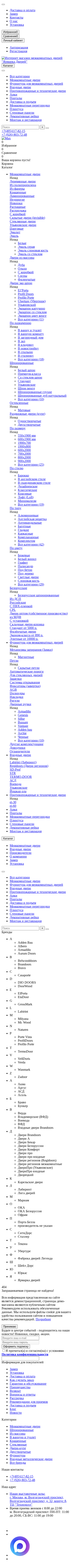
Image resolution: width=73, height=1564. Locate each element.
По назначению (20, 323)
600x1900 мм (27, 439)
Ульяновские (26, 384)
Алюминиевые (28, 515)
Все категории (20, 76)
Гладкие (23, 530)
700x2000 (24, 453)
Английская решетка (32, 519)
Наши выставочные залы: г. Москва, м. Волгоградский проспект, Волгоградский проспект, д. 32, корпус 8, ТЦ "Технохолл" (38, 1499)
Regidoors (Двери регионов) (29, 766)
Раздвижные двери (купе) (27, 413)
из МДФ (15, 617)
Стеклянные (18, 1444)
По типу (15, 508)
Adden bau (25, 729)
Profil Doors (26, 294)
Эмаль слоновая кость (33, 250)
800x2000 (24, 457)
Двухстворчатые (29, 424)
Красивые (25, 493)
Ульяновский (27, 305)
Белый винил (27, 559)
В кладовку (26, 344)
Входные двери (20, 87)
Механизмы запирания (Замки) (31, 649)
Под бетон (25, 570)
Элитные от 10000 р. (24, 639)
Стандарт (24, 381)
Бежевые (24, 555)
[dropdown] (3, 4)
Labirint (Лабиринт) (23, 762)
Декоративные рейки (24, 116)
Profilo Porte (26, 297)
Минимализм (27, 501)
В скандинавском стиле (34, 482)
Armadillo (24, 711)
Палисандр (25, 566)
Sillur (21, 718)
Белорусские (18, 588)
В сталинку (26, 355)
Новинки (16, 203)
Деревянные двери (23, 181)
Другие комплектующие (26, 744)
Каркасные (25, 533)
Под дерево (26, 573)
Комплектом (26, 541)
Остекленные (19, 403)
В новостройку (28, 348)
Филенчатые (26, 279)
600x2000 (24, 450)
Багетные (24, 526)
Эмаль (14, 236)
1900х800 (24, 446)
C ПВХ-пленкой (21, 606)
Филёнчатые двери (23, 631)
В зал (21, 341)
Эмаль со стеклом (30, 254)
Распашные (18, 207)
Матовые (24, 410)
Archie (22, 733)
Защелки (16, 678)
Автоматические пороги (27, 671)
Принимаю (9, 1326)
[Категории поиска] (3, 70)
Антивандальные (30, 522)
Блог (13, 1409)
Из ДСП (15, 599)
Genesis (23, 715)
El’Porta (23, 290)
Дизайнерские (28, 486)
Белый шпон (26, 370)
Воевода (15, 784)
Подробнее (43, 1319)
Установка (17, 24)
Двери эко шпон (21, 283)
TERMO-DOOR (21, 776)
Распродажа (18, 210)
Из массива (17, 1433)
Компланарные (28, 537)
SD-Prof (15, 769)
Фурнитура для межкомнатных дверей (36, 83)
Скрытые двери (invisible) (27, 217)
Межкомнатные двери (25, 80)
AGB (13, 689)
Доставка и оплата (22, 10)
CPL (13, 609)
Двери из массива (22, 257)
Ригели (15, 700)
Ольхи (22, 268)
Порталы (16, 98)
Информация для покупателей (23, 1362)
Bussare (23, 722)
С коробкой (18, 214)
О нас (14, 21)
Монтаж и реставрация (26, 120)
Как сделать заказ (22, 1380)
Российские (18, 602)
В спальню (25, 352)
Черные (23, 737)
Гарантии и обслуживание (28, 1383)
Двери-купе (18, 1448)
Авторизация (19, 47)
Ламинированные (22, 196)
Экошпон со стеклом (32, 312)
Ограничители (20, 751)
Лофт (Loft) (25, 497)
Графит (23, 562)
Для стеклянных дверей (26, 675)
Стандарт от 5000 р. (23, 628)
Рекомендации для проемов (29, 1401)
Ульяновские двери (23, 225)
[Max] (6, 138)
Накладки (16, 697)
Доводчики (17, 747)
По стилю (16, 468)
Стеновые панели (22, 112)
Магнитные (26, 657)
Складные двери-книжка (27, 624)
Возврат (15, 1391)
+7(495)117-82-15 (13, 131)
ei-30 (13, 802)
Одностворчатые (29, 421)
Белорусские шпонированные (38, 595)
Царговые (17, 228)
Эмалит (15, 232)
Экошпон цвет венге (32, 315)
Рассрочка (17, 1398)
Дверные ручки (20, 704)
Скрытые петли (29, 668)
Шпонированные (22, 363)
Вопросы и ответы (22, 1394)
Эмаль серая (26, 246)
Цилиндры (17, 693)
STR (13, 773)
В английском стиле (32, 479)
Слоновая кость (28, 580)
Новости (16, 1412)
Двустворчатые (20, 1451)
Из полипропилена (23, 185)
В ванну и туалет (30, 330)
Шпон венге (26, 388)
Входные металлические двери (31, 1459)
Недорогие (17, 199)
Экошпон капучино (31, 308)
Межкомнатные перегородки (30, 105)
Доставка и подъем (23, 101)
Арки (13, 94)
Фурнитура (17, 1455)
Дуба (21, 265)
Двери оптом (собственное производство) (39, 613)
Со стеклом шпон (30, 377)
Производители (20, 853)
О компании (18, 856)
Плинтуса (16, 109)
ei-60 (13, 806)
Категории (9, 1419)
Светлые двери (28, 577)
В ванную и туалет (23, 1437)
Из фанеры (17, 188)
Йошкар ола (18, 791)
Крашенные (18, 192)
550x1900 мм (27, 435)
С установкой (19, 620)
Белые (22, 243)
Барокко (23, 475)
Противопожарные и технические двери (38, 91)
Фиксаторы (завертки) (25, 686)
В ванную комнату (31, 334)
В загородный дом (30, 337)
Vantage (23, 726)
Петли (14, 660)
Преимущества (20, 1387)
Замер (14, 14)
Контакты (16, 17)
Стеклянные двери (23, 221)
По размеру (18, 428)
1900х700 (24, 442)
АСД (13, 780)
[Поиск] (47, 128)
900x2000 (24, 461)
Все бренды (18, 1462)
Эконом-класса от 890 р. (26, 635)
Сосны (22, 276)
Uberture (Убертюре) (32, 301)
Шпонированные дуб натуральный (42, 395)
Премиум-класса (29, 374)
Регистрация (18, 51)
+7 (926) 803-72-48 (14, 134)
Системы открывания (25, 682)
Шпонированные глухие (35, 392)
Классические (27, 490)
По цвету (16, 548)
